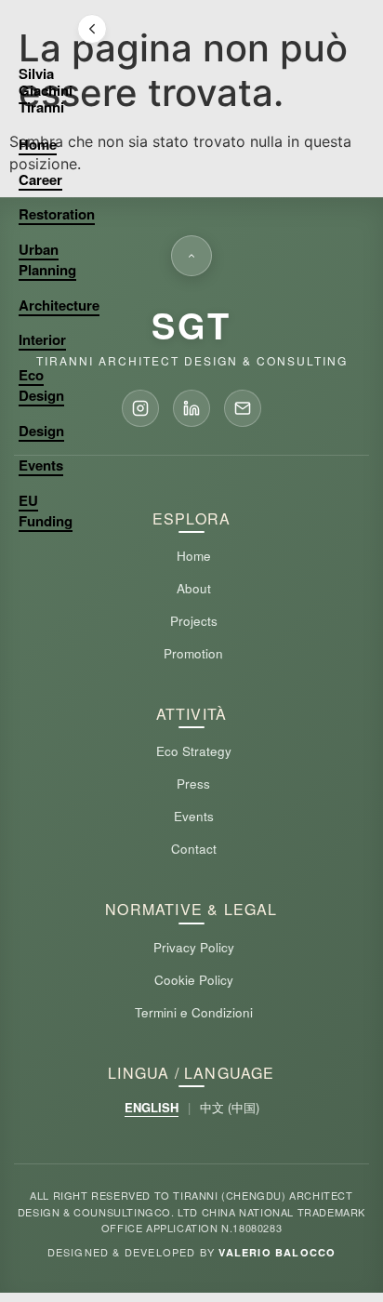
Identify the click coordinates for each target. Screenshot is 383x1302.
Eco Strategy (193, 751)
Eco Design (41, 385)
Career (40, 179)
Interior (42, 339)
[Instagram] (140, 408)
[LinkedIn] (191, 408)
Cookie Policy (193, 980)
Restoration (57, 214)
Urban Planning (47, 260)
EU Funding (46, 511)
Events (41, 465)
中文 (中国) (229, 1107)
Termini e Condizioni (194, 1012)
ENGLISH (151, 1107)
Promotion (193, 653)
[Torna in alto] (191, 255)
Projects (194, 621)
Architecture (59, 305)
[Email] (242, 408)
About (194, 588)
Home (38, 144)
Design (41, 430)
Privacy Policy (193, 947)
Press (193, 783)
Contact (194, 848)
